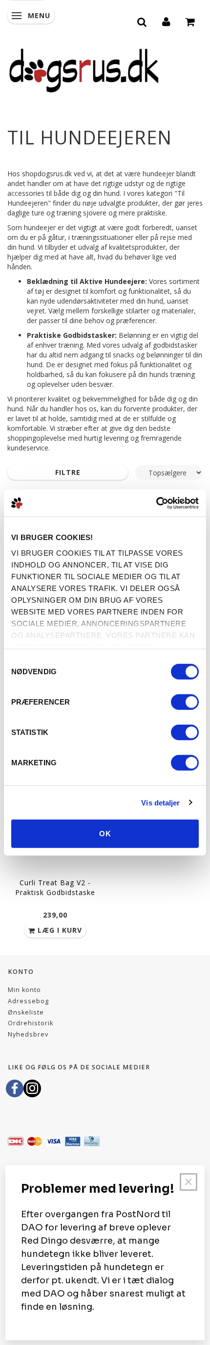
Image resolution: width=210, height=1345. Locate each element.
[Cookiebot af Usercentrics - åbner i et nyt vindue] (156, 502)
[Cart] (191, 20)
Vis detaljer (160, 802)
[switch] (185, 702)
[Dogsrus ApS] (84, 69)
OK (105, 833)
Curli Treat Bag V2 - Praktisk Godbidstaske (55, 887)
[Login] (166, 20)
